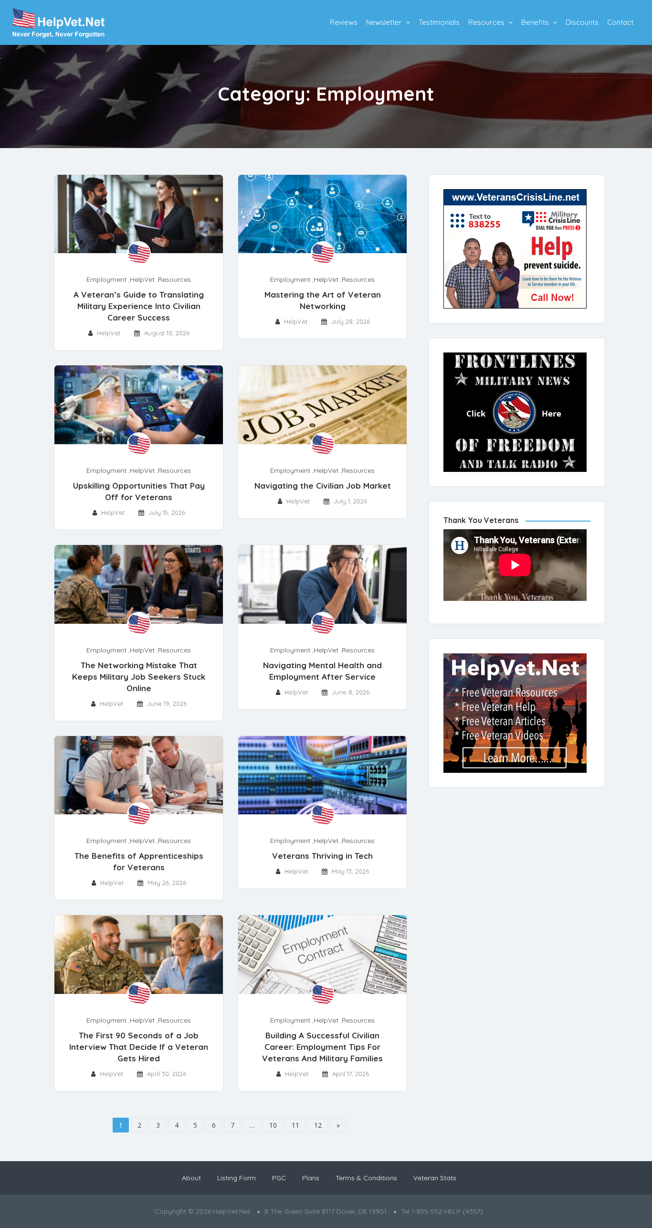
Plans (310, 1178)
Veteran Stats (434, 1178)
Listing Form (236, 1178)
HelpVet (142, 279)
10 (273, 1125)
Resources (486, 22)
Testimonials (439, 22)
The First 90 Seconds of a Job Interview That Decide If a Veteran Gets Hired (138, 1046)
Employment (106, 279)
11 (295, 1125)
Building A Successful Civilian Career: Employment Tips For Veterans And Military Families (322, 1046)
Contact (620, 22)
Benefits (535, 22)
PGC (279, 1178)
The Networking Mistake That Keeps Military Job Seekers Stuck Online (138, 676)
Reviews (344, 22)
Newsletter (384, 22)
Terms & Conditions (366, 1178)
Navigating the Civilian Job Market (322, 486)
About (191, 1178)
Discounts (582, 22)
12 (318, 1125)
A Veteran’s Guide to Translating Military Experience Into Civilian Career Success (139, 305)
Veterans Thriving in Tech (322, 856)
